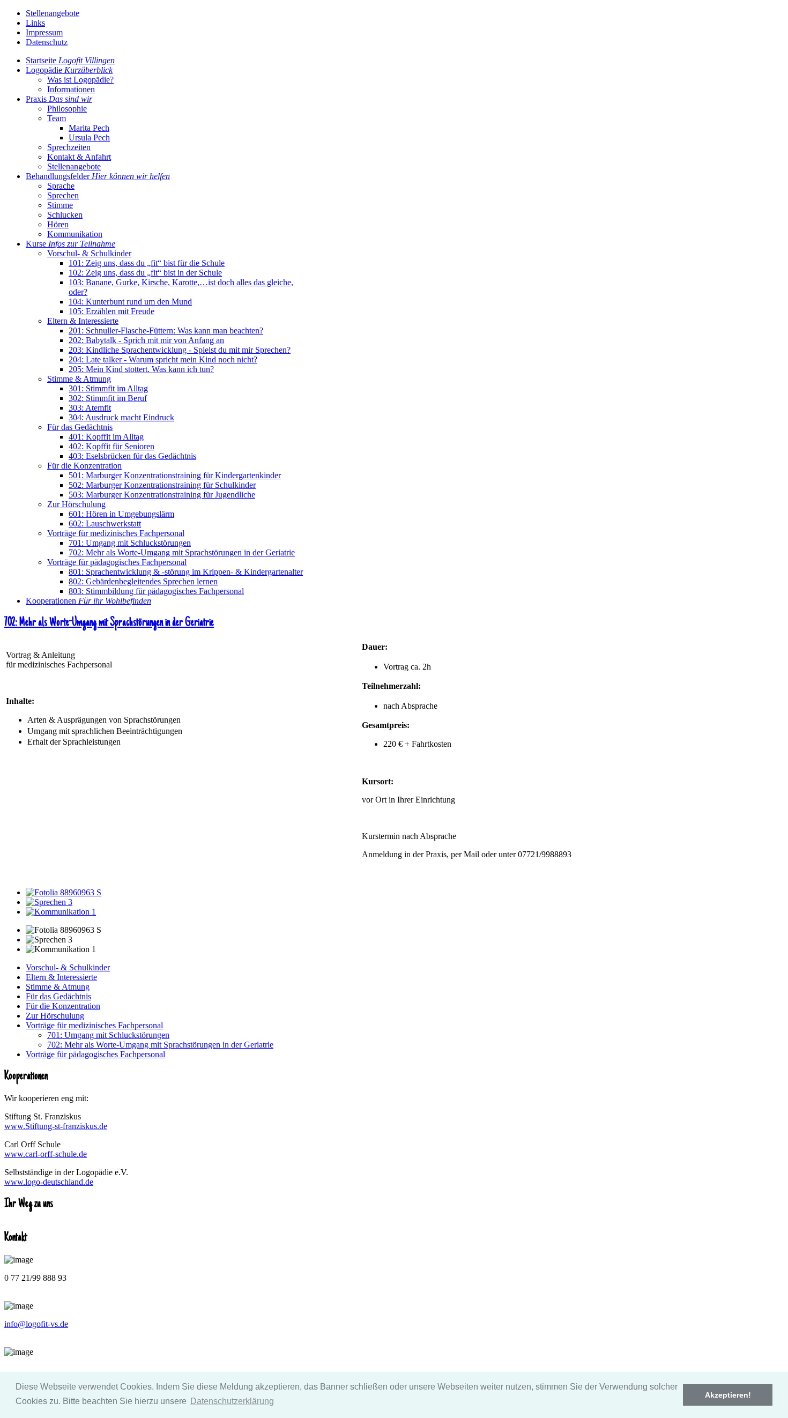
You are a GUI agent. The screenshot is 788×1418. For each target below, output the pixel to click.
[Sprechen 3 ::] (49, 902)
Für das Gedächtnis (58, 996)
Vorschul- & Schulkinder (68, 967)
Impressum (44, 32)
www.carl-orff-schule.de (45, 1154)
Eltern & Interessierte (61, 977)
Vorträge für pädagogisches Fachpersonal (95, 1054)
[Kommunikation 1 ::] (61, 911)
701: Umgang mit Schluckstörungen (108, 1035)
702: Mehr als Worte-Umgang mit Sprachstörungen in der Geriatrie (109, 623)
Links (35, 22)
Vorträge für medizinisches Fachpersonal (94, 1025)
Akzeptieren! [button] (728, 1395)
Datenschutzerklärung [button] (232, 1401)
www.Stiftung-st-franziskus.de (55, 1126)
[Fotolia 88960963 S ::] (63, 892)
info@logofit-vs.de (36, 1323)
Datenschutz (47, 42)
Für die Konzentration (63, 1006)
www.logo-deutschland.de (48, 1181)
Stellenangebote (52, 13)
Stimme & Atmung (58, 986)
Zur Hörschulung (55, 1015)
